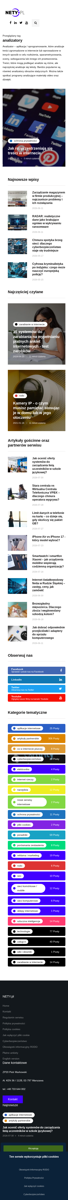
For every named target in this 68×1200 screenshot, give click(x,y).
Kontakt (7, 1011)
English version (11, 1058)
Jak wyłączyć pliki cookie (16, 1035)
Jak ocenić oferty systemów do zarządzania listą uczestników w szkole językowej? (46, 465)
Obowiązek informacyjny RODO (20, 1047)
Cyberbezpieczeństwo (15, 1041)
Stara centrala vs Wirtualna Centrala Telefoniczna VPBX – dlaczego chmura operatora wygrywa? (46, 492)
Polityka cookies (11, 1029)
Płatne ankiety (10, 1053)
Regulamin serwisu (13, 1017)
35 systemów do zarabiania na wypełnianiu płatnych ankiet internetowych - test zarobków (36, 341)
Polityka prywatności (14, 1023)
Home (6, 1005)
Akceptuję (33, 1148)
